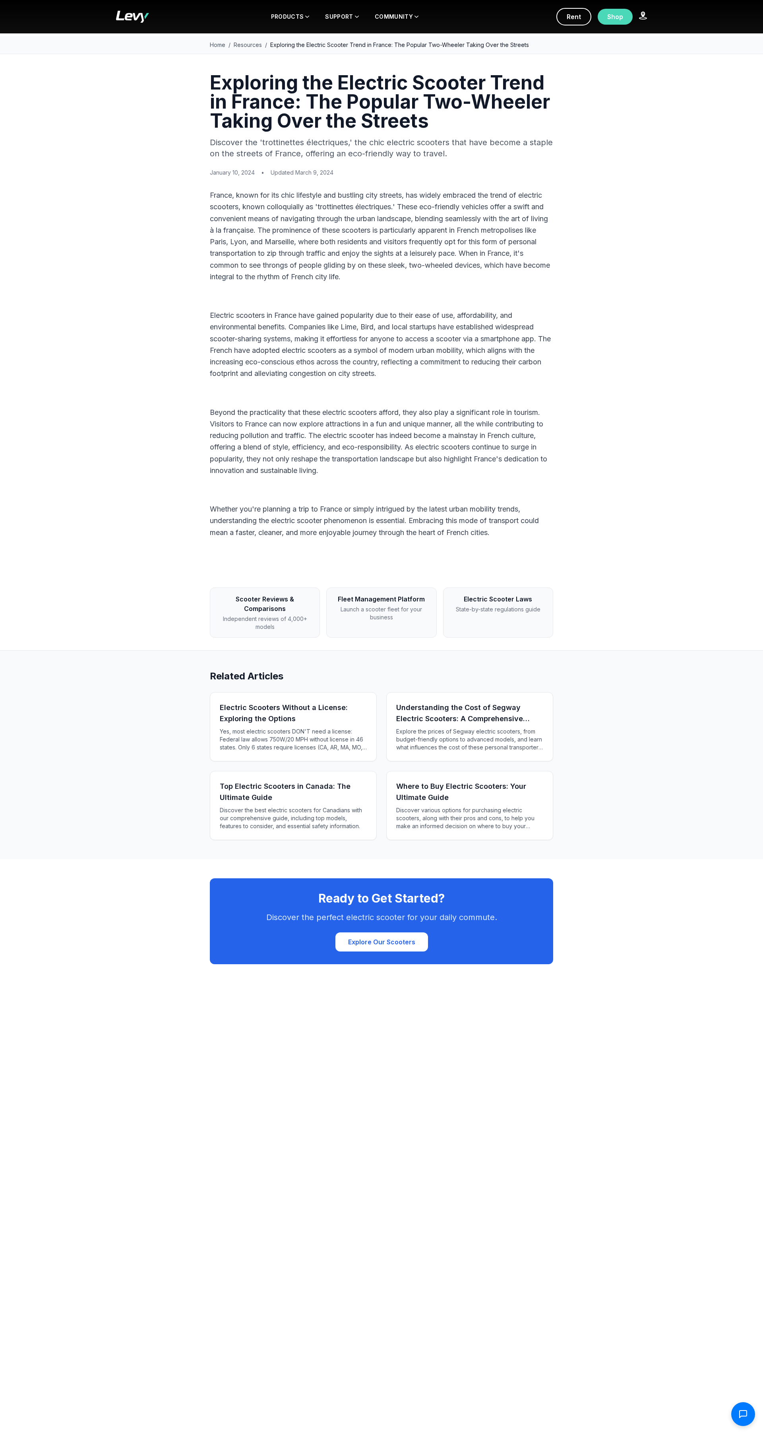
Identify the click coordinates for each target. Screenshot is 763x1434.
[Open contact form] (743, 1414)
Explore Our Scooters (381, 942)
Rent (574, 17)
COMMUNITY (394, 16)
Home (217, 44)
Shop (615, 17)
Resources (248, 44)
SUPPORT (339, 16)
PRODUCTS (287, 16)
